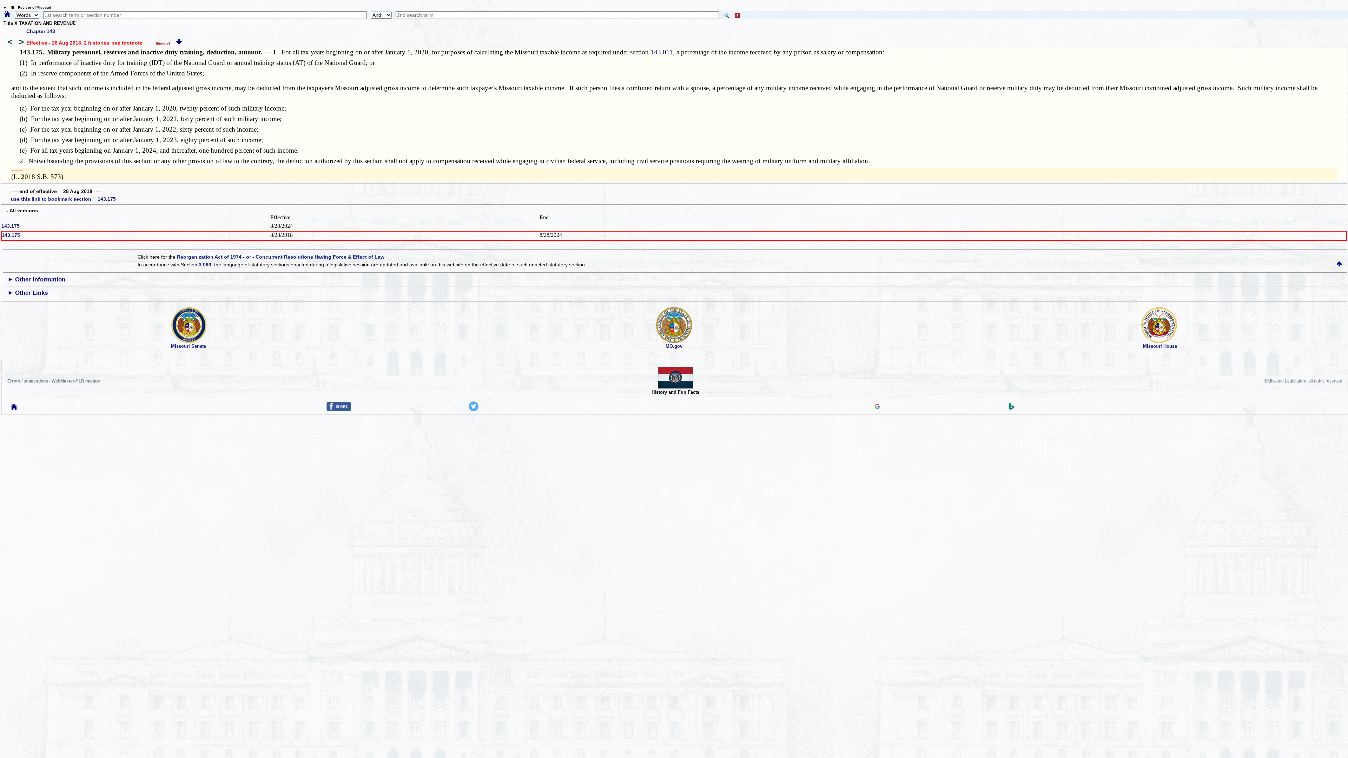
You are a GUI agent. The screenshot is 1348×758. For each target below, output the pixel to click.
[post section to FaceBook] (338, 409)
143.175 (10, 226)
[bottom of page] (179, 43)
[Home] (7, 14)
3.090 (205, 264)
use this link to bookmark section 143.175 (63, 199)
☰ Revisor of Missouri (29, 7)
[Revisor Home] (14, 408)
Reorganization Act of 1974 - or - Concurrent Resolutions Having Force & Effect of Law (280, 257)
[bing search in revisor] (1011, 408)
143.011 (661, 52)
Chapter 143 (40, 31)
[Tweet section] (473, 409)
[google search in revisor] (877, 407)
